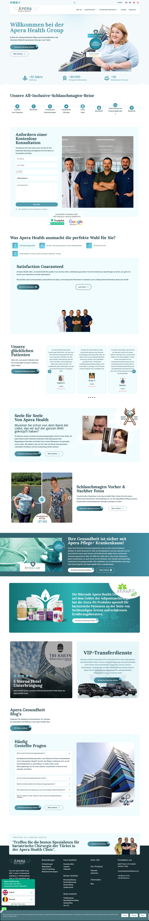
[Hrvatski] (134, 2)
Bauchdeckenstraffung (71, 900)
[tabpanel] (61, 369)
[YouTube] (17, 3)
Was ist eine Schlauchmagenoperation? (31, 753)
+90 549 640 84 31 (124, 878)
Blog (92, 884)
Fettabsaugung (68, 898)
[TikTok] (19, 3)
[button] (43, 753)
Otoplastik (66, 869)
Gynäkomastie (68, 887)
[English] (126, 2)
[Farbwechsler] (74, 2)
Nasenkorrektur (68, 864)
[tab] (23, 246)
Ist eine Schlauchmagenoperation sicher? (31, 778)
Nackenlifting (68, 903)
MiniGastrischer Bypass (50, 872)
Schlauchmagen (47, 864)
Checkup (123, 9)
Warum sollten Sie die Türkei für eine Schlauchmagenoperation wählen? (39, 796)
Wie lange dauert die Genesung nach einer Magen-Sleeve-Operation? (41, 790)
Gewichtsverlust (90, 9)
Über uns (79, 9)
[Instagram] (14, 3)
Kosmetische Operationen (107, 9)
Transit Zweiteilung (48, 869)
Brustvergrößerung (69, 880)
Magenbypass (46, 866)
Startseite (94, 870)
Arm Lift (66, 905)
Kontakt (120, 2)
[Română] (130, 2)
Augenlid (66, 866)
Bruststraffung (68, 885)
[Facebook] (11, 3)
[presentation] (89, 397)
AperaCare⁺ (132, 9)
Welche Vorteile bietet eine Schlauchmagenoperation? (36, 784)
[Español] (138, 2)
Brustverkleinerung (69, 882)
